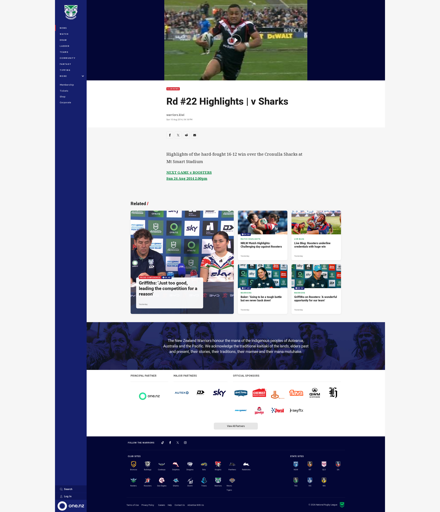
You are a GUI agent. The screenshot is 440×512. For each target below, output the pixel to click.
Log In (68, 496)
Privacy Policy (147, 505)
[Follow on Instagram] (185, 442)
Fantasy (65, 64)
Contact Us (180, 505)
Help (170, 505)
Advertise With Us (196, 505)
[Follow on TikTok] (162, 442)
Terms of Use (132, 505)
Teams (64, 52)
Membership (67, 84)
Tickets (64, 90)
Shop (62, 96)
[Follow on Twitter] (177, 442)
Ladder (65, 46)
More (63, 76)
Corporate (65, 102)
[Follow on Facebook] (170, 442)
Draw (63, 40)
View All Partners (236, 426)
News (63, 28)
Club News (173, 89)
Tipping (65, 70)
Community (68, 58)
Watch (64, 34)
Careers (161, 505)
